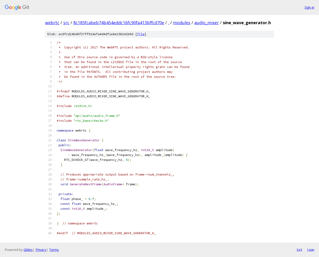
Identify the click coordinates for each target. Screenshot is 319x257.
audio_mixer (206, 22)
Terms (54, 249)
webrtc (52, 22)
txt (299, 249)
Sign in (309, 7)
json (310, 249)
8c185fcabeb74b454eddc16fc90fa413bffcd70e (118, 22)
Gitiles (28, 249)
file (141, 34)
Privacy (40, 249)
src (66, 22)
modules (181, 22)
